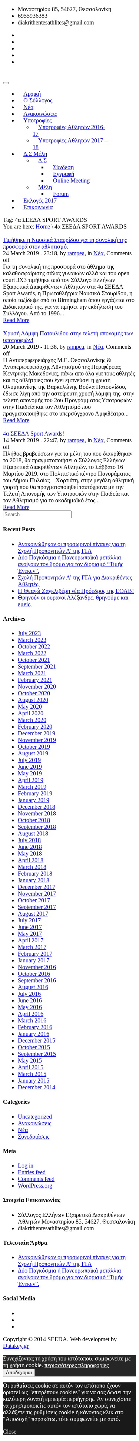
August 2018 (33, 833)
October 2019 (34, 747)
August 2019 (33, 753)
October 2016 (34, 974)
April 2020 (30, 713)
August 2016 (33, 987)
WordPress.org (35, 1185)
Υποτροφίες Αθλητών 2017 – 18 (70, 143)
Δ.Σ (42, 160)
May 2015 (30, 1060)
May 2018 (30, 853)
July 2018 (29, 840)
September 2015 (37, 1054)
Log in (25, 1165)
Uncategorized (35, 1116)
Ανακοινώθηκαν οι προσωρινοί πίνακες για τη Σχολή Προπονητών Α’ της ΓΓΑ (72, 547)
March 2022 (32, 653)
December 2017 (36, 887)
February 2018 (35, 873)
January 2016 (33, 1034)
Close (9, 1431)
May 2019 (30, 773)
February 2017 (35, 954)
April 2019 (30, 780)
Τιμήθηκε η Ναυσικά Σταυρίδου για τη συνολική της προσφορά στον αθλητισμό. (65, 243)
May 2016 (30, 1007)
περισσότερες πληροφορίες (76, 1365)
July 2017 (29, 920)
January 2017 (33, 960)
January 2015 (33, 1080)
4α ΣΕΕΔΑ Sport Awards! (33, 433)
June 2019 (30, 767)
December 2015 (36, 1040)
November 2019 (37, 740)
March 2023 (32, 640)
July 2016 (29, 994)
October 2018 (34, 820)
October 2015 (34, 1047)
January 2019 (33, 800)
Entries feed (32, 1172)
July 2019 (29, 760)
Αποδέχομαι (19, 1372)
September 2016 (37, 980)
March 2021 (32, 673)
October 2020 (34, 693)
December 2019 (36, 733)
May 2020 (30, 706)
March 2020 (32, 720)
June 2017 (30, 927)
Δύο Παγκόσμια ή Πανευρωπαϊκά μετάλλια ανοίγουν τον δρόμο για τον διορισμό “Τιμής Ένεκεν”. (70, 564)
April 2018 (30, 860)
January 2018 (33, 880)
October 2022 (34, 646)
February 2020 (35, 726)
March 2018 (32, 867)
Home (43, 226)
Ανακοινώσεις (34, 1123)
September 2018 (37, 827)
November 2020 (37, 686)
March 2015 (32, 1074)
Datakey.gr (16, 1346)
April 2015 (30, 1067)
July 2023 (29, 633)
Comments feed (36, 1179)
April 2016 (30, 1014)
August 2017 (33, 913)
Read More (16, 320)
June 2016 (30, 1000)
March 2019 (32, 787)
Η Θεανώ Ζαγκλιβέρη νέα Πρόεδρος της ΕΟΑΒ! (76, 591)
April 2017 (30, 940)
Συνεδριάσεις (33, 1136)
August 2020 (33, 700)
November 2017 (37, 893)
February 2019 (35, 793)
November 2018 (37, 813)
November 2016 (37, 967)
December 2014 (36, 1087)
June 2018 (30, 847)
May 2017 (30, 933)
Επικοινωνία (38, 207)
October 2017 (34, 900)
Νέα (98, 253)
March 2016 (32, 1020)
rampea (76, 253)
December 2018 (36, 807)
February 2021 (35, 680)
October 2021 (34, 660)
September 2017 (37, 907)
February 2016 (35, 1027)
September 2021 (37, 666)
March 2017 (32, 947)
